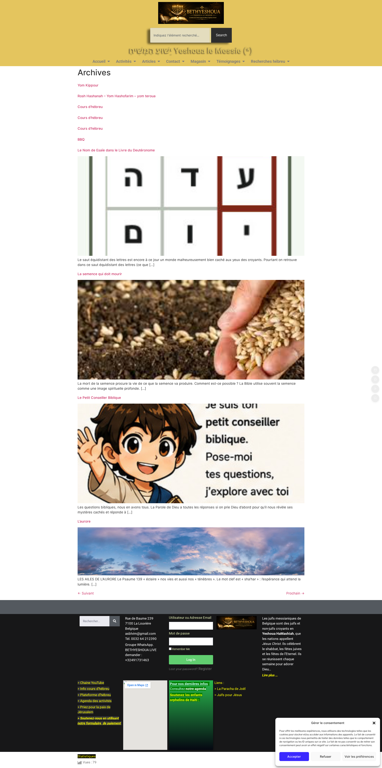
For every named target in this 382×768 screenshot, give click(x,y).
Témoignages (228, 61)
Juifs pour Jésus (229, 695)
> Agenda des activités (95, 701)
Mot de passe (179, 633)
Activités (124, 61)
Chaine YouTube (92, 683)
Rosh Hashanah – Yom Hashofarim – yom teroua (117, 96)
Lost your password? (183, 669)
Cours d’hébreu (90, 107)
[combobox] (180, 35)
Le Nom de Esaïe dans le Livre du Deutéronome (116, 150)
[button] (374, 723)
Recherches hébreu (268, 61)
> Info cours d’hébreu (93, 689)
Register (205, 669)
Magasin (198, 61)
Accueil (99, 61)
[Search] (114, 621)
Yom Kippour (88, 85)
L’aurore (84, 521)
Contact (173, 61)
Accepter (294, 756)
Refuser (325, 756)
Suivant (86, 593)
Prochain (295, 593)
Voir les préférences (359, 756)
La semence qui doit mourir (100, 274)
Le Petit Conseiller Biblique (99, 398)
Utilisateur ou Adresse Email (190, 618)
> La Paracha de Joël (230, 689)
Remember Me (181, 649)
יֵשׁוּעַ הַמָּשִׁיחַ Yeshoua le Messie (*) (191, 50)
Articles (149, 61)
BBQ (81, 139)
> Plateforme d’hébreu (94, 695)
